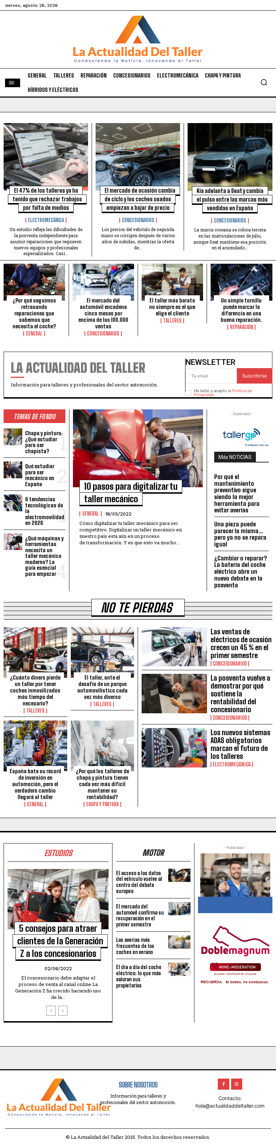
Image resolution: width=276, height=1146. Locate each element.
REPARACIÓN (241, 327)
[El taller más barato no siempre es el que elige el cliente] (172, 282)
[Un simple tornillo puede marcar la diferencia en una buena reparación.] (241, 282)
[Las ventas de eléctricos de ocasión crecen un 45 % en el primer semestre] (174, 646)
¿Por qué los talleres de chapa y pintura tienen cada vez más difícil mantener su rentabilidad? (102, 784)
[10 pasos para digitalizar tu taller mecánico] (138, 448)
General (34, 333)
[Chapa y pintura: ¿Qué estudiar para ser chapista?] (13, 436)
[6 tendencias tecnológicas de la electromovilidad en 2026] (13, 502)
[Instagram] (236, 1084)
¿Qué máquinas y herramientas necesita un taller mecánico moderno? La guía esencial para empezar (44, 556)
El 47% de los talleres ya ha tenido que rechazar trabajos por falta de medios (47, 199)
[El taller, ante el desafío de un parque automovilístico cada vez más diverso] (102, 652)
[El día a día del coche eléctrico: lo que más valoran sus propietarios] (179, 969)
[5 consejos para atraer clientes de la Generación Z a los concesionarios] (58, 899)
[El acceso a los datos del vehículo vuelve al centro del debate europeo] (179, 875)
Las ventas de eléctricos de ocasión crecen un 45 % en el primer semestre (241, 643)
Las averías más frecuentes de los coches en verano (135, 946)
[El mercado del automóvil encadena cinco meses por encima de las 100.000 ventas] (103, 282)
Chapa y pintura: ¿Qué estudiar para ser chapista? (44, 442)
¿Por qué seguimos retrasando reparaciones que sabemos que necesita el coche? (34, 313)
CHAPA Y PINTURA (102, 804)
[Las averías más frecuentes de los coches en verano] (179, 942)
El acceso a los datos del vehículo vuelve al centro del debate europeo (139, 882)
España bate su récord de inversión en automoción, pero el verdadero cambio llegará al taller (35, 784)
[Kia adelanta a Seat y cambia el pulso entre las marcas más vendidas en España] (230, 157)
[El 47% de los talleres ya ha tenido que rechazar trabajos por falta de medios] (46, 157)
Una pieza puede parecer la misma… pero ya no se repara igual (240, 534)
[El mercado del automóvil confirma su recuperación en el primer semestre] (179, 908)
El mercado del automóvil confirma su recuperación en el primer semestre (140, 915)
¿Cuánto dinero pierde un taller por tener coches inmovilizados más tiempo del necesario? (35, 690)
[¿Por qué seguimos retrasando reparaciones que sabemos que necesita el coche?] (34, 282)
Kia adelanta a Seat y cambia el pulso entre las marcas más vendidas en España (232, 199)
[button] (264, 82)
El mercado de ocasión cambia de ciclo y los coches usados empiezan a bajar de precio (140, 199)
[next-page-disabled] (63, 1011)
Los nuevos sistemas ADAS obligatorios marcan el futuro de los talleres (240, 744)
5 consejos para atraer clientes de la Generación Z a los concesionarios (60, 941)
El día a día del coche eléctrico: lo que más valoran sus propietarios (138, 976)
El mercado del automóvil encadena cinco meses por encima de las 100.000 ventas (103, 313)
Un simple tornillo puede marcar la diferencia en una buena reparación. (241, 310)
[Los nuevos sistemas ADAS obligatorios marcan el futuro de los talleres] (174, 747)
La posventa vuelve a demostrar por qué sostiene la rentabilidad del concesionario (240, 693)
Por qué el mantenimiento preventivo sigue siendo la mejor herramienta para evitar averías (236, 493)
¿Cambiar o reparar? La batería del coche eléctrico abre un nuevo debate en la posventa (240, 571)
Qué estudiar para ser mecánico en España (39, 475)
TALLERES (172, 320)
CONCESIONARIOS (138, 220)
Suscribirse (254, 376)
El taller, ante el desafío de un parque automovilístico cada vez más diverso (102, 687)
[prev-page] (51, 1011)
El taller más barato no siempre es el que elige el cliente (172, 306)
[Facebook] (223, 1084)
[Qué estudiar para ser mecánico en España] (13, 469)
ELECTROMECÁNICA (46, 220)
